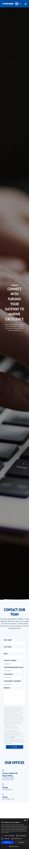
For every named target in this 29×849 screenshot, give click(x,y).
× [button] (27, 820)
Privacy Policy (12, 737)
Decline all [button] (21, 842)
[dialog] (14, 833)
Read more (11, 832)
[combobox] (25, 820)
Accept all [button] (7, 842)
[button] (14, 846)
